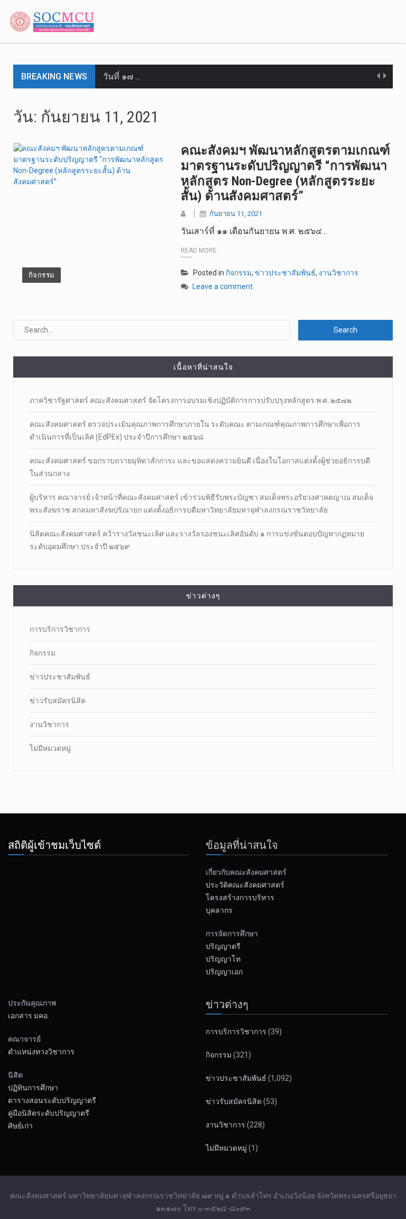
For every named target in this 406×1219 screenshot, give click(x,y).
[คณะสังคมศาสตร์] (53, 20)
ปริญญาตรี (223, 946)
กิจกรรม (41, 275)
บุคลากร (219, 910)
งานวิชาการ (338, 272)
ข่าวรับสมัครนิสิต (58, 700)
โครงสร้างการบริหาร (240, 897)
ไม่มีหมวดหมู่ (50, 748)
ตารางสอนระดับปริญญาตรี (52, 1100)
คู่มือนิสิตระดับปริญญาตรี (48, 1113)
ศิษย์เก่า (20, 1126)
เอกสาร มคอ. (28, 1015)
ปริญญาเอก (226, 971)
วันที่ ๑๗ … (122, 76)
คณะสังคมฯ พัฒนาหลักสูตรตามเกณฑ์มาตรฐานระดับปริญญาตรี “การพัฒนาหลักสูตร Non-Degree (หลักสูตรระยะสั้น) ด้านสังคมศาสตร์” (285, 173)
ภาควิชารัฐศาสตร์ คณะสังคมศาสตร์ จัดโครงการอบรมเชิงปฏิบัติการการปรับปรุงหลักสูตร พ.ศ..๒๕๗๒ (191, 400)
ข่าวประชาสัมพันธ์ (285, 272)
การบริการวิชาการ (60, 629)
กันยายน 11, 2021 (235, 214)
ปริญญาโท (223, 959)
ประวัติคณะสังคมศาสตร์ (245, 885)
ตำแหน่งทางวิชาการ (41, 1051)
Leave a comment (222, 286)
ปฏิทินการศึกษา (33, 1087)
